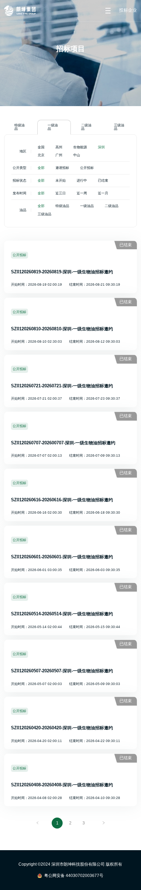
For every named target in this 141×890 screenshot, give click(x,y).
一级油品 (53, 126)
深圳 (101, 147)
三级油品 (119, 126)
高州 (58, 147)
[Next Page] (103, 823)
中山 (76, 155)
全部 (41, 168)
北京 (41, 155)
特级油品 (19, 126)
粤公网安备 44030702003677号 (73, 876)
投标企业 (128, 10)
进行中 (82, 180)
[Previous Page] (37, 823)
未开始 (60, 180)
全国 (41, 147)
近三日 (60, 193)
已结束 (103, 180)
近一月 (103, 193)
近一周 (82, 193)
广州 (58, 155)
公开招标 (87, 168)
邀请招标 (62, 168)
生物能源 (80, 147)
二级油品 (86, 126)
